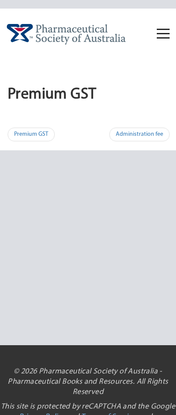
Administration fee (139, 134)
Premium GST (31, 134)
